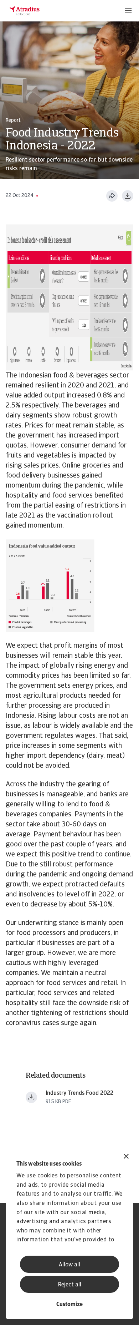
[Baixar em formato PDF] (127, 196)
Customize (69, 1304)
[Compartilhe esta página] (112, 196)
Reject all (69, 1285)
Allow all (69, 1265)
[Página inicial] (24, 11)
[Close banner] (126, 1157)
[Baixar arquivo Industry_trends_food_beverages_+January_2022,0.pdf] (31, 1097)
